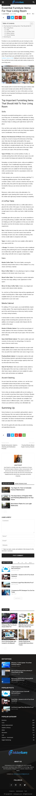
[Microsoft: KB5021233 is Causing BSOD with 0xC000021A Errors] (6, 680)
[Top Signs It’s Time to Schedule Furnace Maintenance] (6, 490)
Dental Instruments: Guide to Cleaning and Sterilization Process (9, 446)
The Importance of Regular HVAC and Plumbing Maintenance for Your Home (22, 497)
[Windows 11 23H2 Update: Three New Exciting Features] (6, 665)
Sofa (8, 29)
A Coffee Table (10, 31)
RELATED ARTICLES (8, 483)
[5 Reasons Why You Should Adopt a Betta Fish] (9, 618)
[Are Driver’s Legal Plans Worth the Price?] (6, 584)
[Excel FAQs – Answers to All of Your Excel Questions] (6, 577)
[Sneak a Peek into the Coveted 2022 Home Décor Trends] (26, 634)
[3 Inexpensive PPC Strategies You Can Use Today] (6, 592)
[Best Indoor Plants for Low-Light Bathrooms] (6, 505)
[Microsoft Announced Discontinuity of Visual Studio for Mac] (6, 672)
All (18, 562)
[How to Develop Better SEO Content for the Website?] (9, 634)
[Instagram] (15, 785)
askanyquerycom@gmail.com (21, 774)
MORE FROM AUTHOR (21, 483)
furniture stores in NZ (7, 58)
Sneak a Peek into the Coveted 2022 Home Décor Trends (26, 643)
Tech (26, 791)
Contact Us (11, 791)
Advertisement (19, 791)
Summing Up (7, 36)
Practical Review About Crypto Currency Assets (27, 446)
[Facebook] (11, 785)
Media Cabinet (10, 33)
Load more (17, 598)
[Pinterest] (20, 785)
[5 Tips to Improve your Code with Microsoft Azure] (6, 569)
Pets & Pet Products (6, 622)
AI (22, 562)
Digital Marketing (6, 639)
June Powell (6, 13)
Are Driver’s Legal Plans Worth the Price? (22, 582)
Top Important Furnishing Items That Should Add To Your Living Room (17, 27)
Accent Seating (11, 35)
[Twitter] (24, 785)
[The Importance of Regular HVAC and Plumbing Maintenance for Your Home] (6, 498)
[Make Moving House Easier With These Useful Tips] (26, 618)
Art (26, 562)
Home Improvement (5, 491)
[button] (33, 2)
